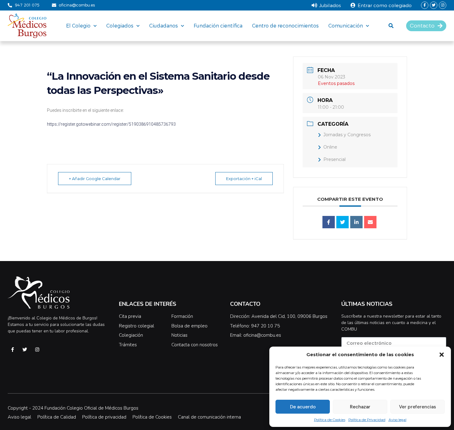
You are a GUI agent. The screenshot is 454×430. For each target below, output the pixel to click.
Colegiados (119, 25)
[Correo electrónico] (370, 222)
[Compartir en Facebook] (328, 222)
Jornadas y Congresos (347, 134)
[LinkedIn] (356, 222)
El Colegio (78, 25)
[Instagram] (442, 5)
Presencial (334, 159)
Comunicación (345, 25)
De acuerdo (303, 407)
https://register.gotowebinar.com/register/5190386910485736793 (111, 124)
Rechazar (360, 407)
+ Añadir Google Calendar (94, 178)
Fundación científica (218, 25)
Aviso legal (397, 419)
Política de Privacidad (366, 419)
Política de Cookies (329, 419)
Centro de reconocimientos (285, 25)
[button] (442, 355)
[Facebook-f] (424, 5)
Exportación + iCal (244, 178)
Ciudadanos (163, 25)
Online (330, 147)
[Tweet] (342, 222)
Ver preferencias (417, 407)
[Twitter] (433, 5)
